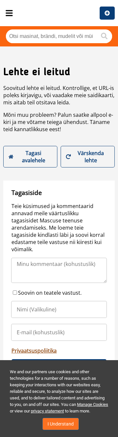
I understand (61, 424)
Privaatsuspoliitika (34, 350)
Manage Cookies (92, 404)
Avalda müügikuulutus (107, 13)
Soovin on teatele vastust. (50, 292)
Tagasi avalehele (33, 156)
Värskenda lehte (91, 156)
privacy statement (47, 411)
